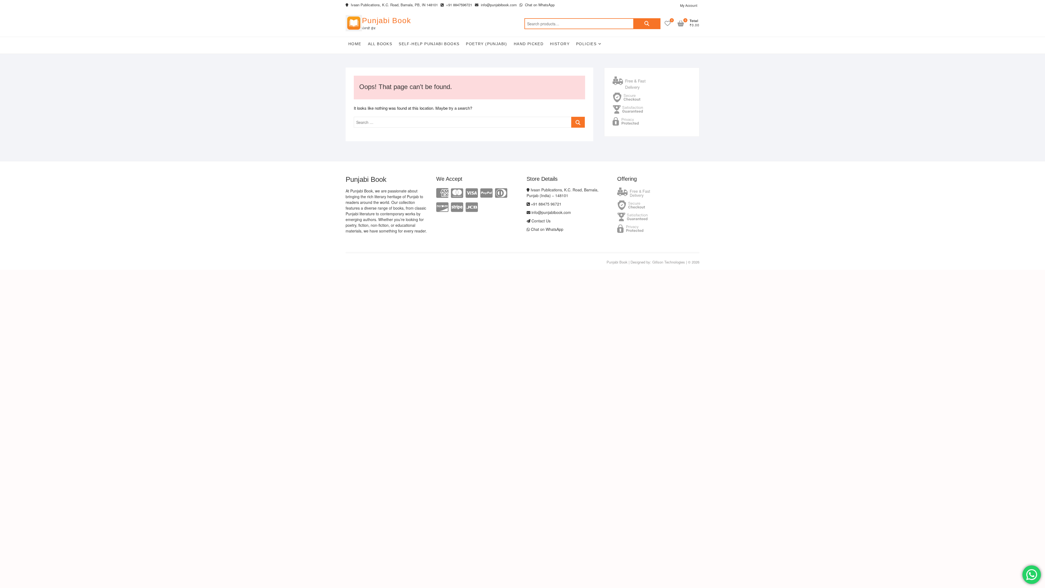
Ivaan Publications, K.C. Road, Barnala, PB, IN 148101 (394, 4)
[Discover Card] (442, 206)
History (560, 44)
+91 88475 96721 (545, 204)
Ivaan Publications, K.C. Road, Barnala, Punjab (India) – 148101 (562, 192)
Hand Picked (528, 44)
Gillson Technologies (668, 262)
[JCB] (472, 206)
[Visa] (472, 192)
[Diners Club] (501, 192)
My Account (688, 5)
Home (354, 44)
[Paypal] (486, 192)
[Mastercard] (457, 192)
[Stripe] (457, 206)
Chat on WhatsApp (539, 4)
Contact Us (540, 220)
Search (646, 23)
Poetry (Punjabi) (486, 44)
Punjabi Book (386, 20)
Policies (586, 44)
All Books (380, 44)
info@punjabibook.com (498, 4)
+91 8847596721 (458, 4)
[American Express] (442, 192)
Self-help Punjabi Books (429, 44)
